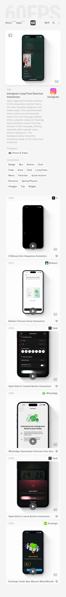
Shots (8, 22)
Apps (19, 22)
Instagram (53, 96)
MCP (47, 22)
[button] (15, 78)
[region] (33, 57)
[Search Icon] (53, 23)
